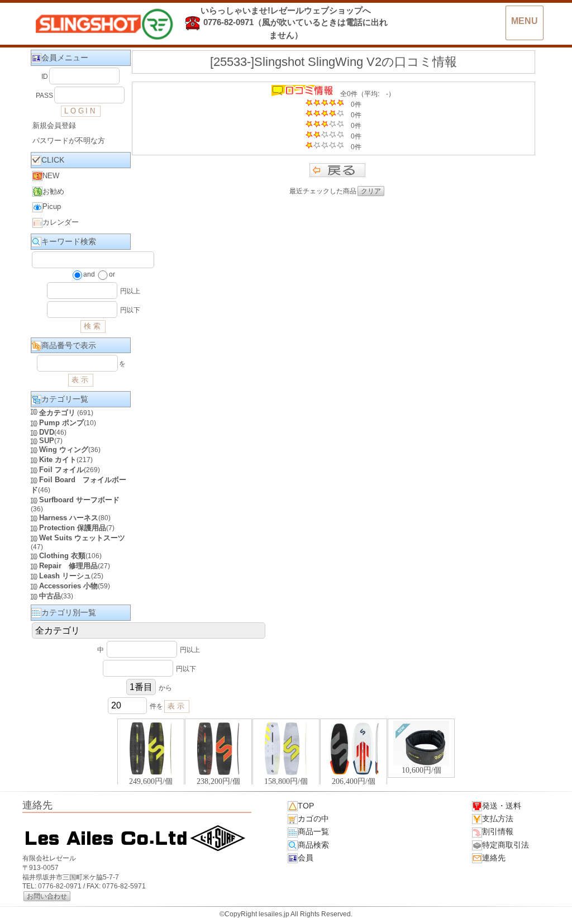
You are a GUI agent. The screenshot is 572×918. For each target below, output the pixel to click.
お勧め (53, 191)
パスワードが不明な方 (68, 140)
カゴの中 (313, 818)
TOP (306, 805)
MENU (524, 21)
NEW (50, 176)
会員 (305, 857)
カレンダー (60, 222)
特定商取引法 (505, 844)
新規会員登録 (54, 125)
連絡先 (494, 857)
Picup (51, 206)
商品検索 (313, 844)
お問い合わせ (47, 896)
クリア (371, 191)
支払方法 (497, 818)
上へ (552, 900)
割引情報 (497, 831)
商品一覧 (313, 831)
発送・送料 (501, 805)
